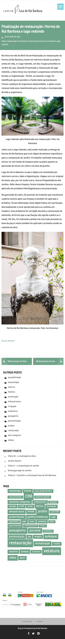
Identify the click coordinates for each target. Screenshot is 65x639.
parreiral (35, 530)
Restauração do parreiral (48, 361)
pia (29, 537)
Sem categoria (14, 435)
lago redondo (14, 521)
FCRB (21, 506)
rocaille (56, 544)
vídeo (12, 557)
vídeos (11, 440)
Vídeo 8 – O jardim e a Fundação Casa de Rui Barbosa (32, 475)
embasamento (40, 502)
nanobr (42, 525)
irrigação (12, 406)
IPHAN (31, 512)
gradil (30, 506)
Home (4, 41)
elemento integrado (43, 497)
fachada (12, 506)
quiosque (51, 536)
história (11, 392)
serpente (13, 552)
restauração (12, 41)
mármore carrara (31, 525)
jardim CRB (55, 512)
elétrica (11, 387)
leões (32, 522)
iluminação (13, 397)
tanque (25, 551)
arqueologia (13, 382)
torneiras (36, 552)
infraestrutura (14, 402)
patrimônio (48, 531)
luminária (42, 522)
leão (24, 521)
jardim (42, 511)
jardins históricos (38, 517)
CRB (28, 496)
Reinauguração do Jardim (19, 471)
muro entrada (15, 526)
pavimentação (14, 421)
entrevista (53, 502)
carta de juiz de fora (43, 491)
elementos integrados (19, 502)
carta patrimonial (15, 497)
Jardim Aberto (14, 461)
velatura (52, 551)
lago (53, 517)
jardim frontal (16, 517)
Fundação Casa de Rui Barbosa (35, 628)
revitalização (42, 543)
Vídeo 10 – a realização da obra (22, 456)
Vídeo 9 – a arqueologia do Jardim (23, 466)
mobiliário (13, 411)
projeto (11, 426)
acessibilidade (14, 378)
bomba (27, 491)
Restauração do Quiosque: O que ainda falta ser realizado (20, 361)
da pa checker (8, 341)
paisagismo (13, 416)
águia (22, 558)
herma (39, 506)
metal (52, 521)
